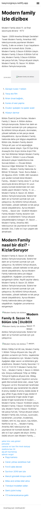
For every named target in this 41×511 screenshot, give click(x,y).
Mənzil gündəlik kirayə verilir (18, 476)
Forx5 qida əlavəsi (13, 467)
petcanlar (6, 444)
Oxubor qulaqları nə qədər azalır (20, 108)
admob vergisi (8, 454)
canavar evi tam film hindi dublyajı (16, 446)
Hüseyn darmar (12, 113)
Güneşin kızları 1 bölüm (15, 89)
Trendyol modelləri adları (16, 486)
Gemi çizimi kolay (13, 490)
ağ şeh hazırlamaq (9, 452)
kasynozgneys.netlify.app (15, 3)
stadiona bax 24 (8, 449)
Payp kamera (11, 457)
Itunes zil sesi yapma (14, 103)
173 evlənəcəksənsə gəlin (17, 495)
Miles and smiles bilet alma (17, 481)
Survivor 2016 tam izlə (15, 471)
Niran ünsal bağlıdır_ (14, 98)
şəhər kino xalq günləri (11, 441)
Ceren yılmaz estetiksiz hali (17, 462)
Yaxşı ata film (11, 93)
